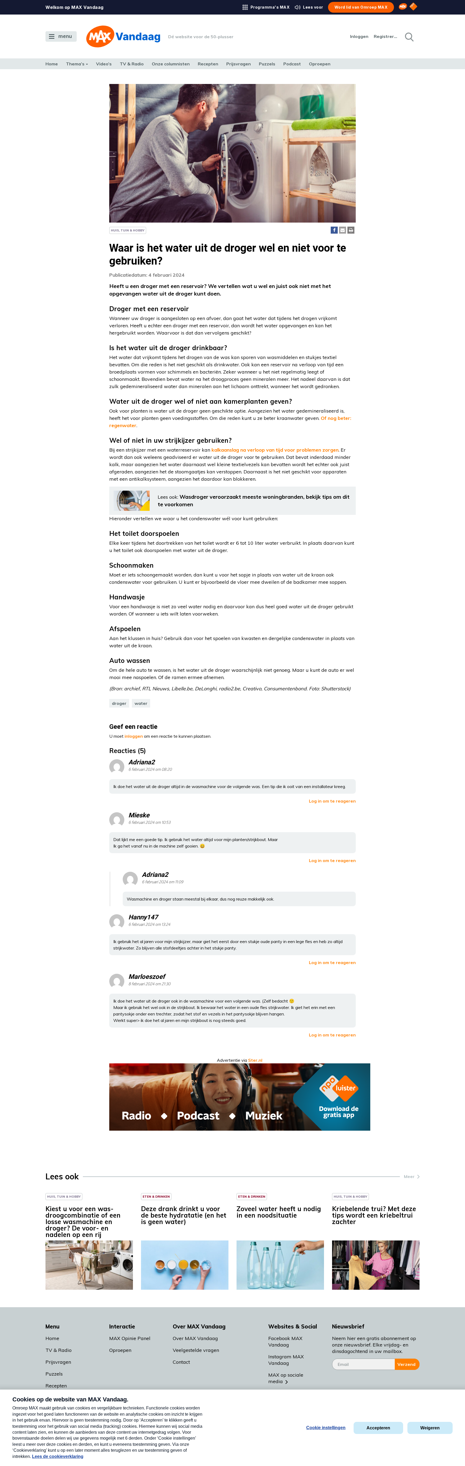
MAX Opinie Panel (129, 1338)
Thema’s (75, 63)
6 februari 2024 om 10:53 (149, 822)
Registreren (386, 36)
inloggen (134, 736)
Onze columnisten (171, 63)
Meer (409, 1176)
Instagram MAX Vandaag (286, 1359)
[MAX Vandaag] (123, 36)
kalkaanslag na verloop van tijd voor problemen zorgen (275, 450)
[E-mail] (342, 230)
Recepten (208, 63)
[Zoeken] (408, 36)
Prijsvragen (238, 63)
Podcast (292, 63)
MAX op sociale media (285, 1378)
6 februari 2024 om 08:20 (150, 769)
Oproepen (319, 63)
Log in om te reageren (332, 801)
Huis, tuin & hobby (128, 230)
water (141, 703)
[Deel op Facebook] (334, 230)
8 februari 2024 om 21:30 (149, 984)
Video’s (104, 63)
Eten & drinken (156, 1196)
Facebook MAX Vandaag (285, 1341)
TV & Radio (132, 63)
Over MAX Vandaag (195, 1338)
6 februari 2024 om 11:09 (162, 882)
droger (119, 703)
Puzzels (267, 63)
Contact (181, 1362)
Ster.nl (255, 1060)
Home (51, 63)
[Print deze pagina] (350, 230)
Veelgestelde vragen (196, 1350)
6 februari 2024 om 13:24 (149, 924)
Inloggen (359, 36)
